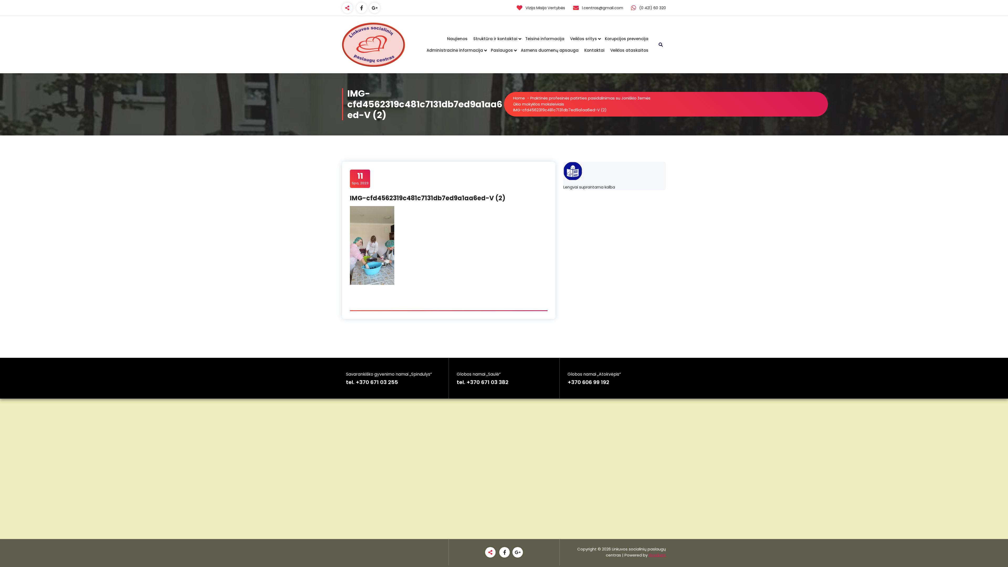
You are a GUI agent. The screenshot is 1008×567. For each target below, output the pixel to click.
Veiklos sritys (583, 38)
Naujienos (457, 38)
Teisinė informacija (544, 38)
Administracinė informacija (455, 50)
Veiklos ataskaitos (629, 50)
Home (519, 98)
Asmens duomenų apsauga (550, 50)
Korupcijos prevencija (626, 38)
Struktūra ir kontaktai (495, 38)
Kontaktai (594, 50)
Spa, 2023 (360, 178)
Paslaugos (502, 50)
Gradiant (657, 555)
